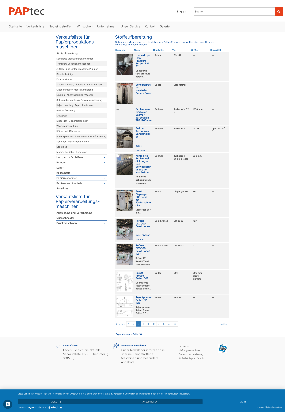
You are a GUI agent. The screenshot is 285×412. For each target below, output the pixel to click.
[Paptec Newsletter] (116, 346)
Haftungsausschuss (189, 350)
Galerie (165, 26)
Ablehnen (57, 401)
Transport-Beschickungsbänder (73, 63)
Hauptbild (120, 50)
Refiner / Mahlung (65, 110)
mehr (242, 401)
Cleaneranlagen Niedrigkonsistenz (74, 89)
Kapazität (215, 50)
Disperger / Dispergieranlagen (72, 120)
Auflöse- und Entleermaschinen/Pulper (77, 69)
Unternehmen (106, 26)
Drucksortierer (64, 79)
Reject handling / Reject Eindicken (74, 105)
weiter (223, 324)
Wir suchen (85, 26)
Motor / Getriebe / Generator (71, 152)
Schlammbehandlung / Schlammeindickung (79, 100)
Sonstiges (61, 146)
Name (137, 50)
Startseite (15, 26)
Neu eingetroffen (60, 26)
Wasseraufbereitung (67, 126)
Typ (174, 50)
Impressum (185, 346)
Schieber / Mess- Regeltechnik (72, 141)
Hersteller (158, 50)
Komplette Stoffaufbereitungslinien (75, 58)
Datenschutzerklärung (191, 354)
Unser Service (130, 26)
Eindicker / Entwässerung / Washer (74, 94)
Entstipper (61, 115)
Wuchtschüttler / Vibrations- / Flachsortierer (79, 84)
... (169, 324)
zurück (121, 324)
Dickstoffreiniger (65, 74)
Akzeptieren (149, 401)
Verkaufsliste (35, 26)
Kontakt (150, 26)
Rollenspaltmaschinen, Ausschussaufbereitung (81, 136)
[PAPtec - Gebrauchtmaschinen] (29, 11)
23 (175, 324)
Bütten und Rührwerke (68, 131)
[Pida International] (222, 348)
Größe (194, 50)
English (181, 11)
